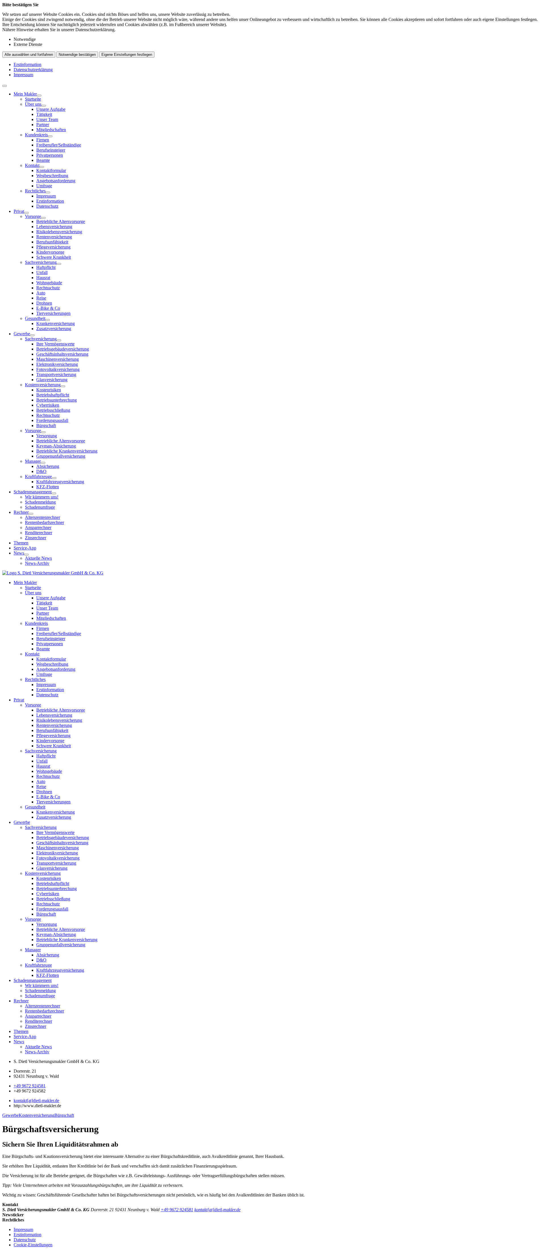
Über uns (33, 104)
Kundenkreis (36, 134)
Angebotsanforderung (55, 180)
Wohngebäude (49, 282)
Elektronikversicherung (57, 364)
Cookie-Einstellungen (33, 1244)
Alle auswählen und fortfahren (29, 54)
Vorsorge (33, 216)
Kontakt (32, 165)
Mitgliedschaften (51, 129)
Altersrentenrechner (42, 517)
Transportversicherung (56, 374)
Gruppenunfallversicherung (60, 456)
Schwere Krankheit (53, 257)
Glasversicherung (51, 379)
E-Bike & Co (48, 308)
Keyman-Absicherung (56, 445)
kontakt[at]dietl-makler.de (36, 1100)
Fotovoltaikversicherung (58, 369)
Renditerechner (38, 532)
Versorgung (46, 435)
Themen (21, 542)
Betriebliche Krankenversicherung (66, 451)
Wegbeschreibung (52, 175)
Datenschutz (47, 206)
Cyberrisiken (47, 405)
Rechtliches (35, 190)
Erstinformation (27, 64)
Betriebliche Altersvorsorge (60, 221)
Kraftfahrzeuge (38, 476)
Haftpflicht (46, 267)
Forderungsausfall (52, 420)
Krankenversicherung (55, 323)
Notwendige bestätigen (77, 54)
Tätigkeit (44, 114)
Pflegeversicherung (53, 247)
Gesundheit (35, 318)
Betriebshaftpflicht (52, 394)
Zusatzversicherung (53, 328)
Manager (33, 461)
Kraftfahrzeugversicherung (60, 481)
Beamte (43, 160)
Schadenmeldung (40, 502)
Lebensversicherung (54, 226)
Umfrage (44, 185)
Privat (19, 211)
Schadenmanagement (33, 491)
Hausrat (43, 277)
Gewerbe (22, 333)
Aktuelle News (38, 558)
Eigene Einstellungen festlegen (126, 54)
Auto (40, 292)
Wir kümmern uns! (41, 497)
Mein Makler (25, 94)
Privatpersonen (49, 155)
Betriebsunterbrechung (56, 400)
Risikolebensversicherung (59, 231)
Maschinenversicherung (57, 359)
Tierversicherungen (53, 313)
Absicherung (47, 466)
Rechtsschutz (48, 287)
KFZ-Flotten (47, 486)
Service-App (25, 548)
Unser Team (47, 119)
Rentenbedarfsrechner (44, 522)
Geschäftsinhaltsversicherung (62, 354)
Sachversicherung (41, 262)
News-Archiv (37, 563)
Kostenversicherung (43, 384)
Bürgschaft (46, 425)
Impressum (23, 74)
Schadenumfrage (40, 507)
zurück (9, 1112)
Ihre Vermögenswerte (55, 343)
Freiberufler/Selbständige (58, 145)
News (19, 553)
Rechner (21, 512)
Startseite (33, 99)
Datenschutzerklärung (33, 69)
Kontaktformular (51, 170)
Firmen (42, 139)
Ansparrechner (38, 527)
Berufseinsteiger (50, 150)
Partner (42, 124)
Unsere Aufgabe (50, 109)
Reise (41, 298)
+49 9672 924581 (30, 1085)
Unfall (42, 272)
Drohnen (44, 303)
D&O (41, 471)
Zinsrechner (35, 537)
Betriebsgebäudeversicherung (62, 349)
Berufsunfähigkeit (52, 241)
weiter (534, 1112)
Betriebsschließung (53, 410)
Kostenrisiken (48, 389)
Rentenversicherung (54, 236)
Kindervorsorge (50, 252)
